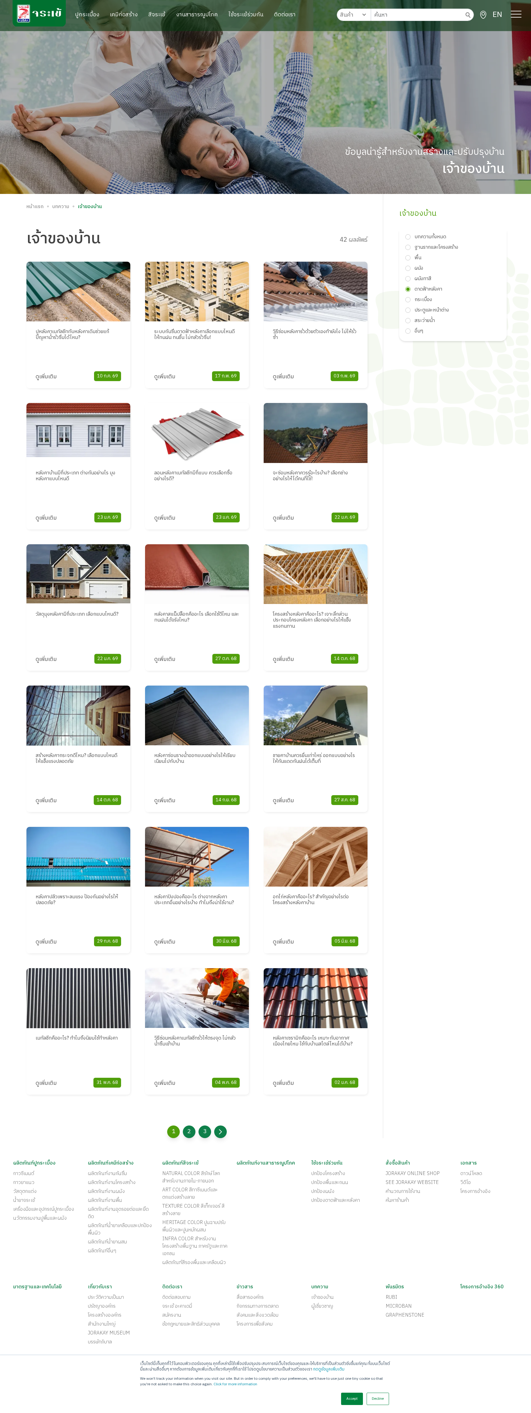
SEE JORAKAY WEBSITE (412, 1182)
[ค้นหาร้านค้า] (483, 15)
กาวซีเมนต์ (23, 1174)
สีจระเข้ (156, 14)
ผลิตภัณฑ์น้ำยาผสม (107, 1242)
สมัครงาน (171, 1315)
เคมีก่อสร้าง (124, 14)
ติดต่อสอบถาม (176, 1297)
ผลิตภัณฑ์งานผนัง (106, 1191)
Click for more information (235, 1384)
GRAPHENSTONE (405, 1315)
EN (497, 15)
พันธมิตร (395, 1287)
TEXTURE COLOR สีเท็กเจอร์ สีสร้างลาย (193, 1210)
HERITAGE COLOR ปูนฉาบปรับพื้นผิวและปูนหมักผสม (194, 1226)
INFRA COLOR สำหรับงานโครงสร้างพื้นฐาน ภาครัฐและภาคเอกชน (194, 1246)
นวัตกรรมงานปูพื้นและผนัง (40, 1218)
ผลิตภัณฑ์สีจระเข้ (180, 1163)
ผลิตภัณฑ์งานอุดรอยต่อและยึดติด (118, 1213)
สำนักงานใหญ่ (102, 1324)
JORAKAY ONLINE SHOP (413, 1174)
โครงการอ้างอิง (475, 1191)
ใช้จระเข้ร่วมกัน (246, 14)
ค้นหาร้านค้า (397, 1200)
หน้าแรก (35, 207)
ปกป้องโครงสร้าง (328, 1174)
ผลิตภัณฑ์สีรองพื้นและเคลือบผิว (194, 1262)
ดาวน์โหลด (471, 1174)
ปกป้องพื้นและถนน (329, 1182)
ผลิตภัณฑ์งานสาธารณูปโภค (266, 1163)
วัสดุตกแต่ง (25, 1191)
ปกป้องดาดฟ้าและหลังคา (335, 1200)
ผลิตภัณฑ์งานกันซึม (107, 1174)
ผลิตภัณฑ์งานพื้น (105, 1200)
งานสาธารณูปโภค (197, 14)
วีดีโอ (465, 1182)
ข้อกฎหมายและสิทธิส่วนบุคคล (191, 1324)
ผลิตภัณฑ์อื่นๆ (102, 1251)
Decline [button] (378, 1399)
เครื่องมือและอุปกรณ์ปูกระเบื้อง (43, 1209)
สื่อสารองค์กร (250, 1297)
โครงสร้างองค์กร (104, 1315)
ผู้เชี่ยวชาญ (322, 1306)
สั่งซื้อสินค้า (398, 1163)
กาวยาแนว (23, 1182)
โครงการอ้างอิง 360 (482, 1287)
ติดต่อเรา (285, 14)
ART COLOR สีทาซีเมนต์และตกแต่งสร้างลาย (190, 1193)
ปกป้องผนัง (322, 1191)
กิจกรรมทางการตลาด (258, 1306)
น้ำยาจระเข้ (24, 1200)
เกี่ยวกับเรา (100, 1287)
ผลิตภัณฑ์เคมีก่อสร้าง (111, 1163)
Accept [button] (352, 1399)
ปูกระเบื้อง (87, 14)
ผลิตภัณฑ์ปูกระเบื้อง (34, 1163)
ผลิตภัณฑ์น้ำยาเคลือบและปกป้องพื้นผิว (120, 1229)
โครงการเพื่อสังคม (255, 1324)
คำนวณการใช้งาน (403, 1191)
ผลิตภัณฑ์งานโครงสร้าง (112, 1182)
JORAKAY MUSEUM (109, 1333)
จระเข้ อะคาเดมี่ (177, 1306)
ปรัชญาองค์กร (102, 1306)
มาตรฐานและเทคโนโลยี (37, 1287)
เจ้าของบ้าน (322, 1297)
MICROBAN (399, 1306)
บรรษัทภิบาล (100, 1342)
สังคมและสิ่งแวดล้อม (257, 1315)
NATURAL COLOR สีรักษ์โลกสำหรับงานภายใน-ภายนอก (191, 1177)
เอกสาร (468, 1163)
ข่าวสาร (245, 1287)
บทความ (60, 207)
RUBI (391, 1297)
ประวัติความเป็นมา (106, 1297)
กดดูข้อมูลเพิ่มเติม (328, 1369)
